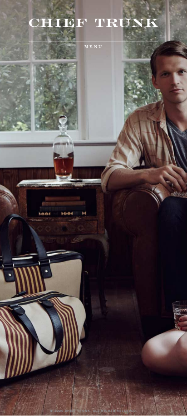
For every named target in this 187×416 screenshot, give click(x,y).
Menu (93, 47)
